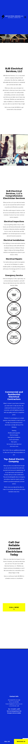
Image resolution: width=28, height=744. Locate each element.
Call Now (14, 607)
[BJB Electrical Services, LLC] (3, 17)
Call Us (7, 741)
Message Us (21, 741)
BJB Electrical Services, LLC (14, 16)
